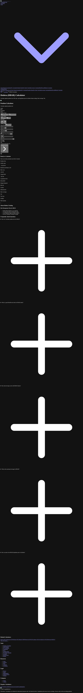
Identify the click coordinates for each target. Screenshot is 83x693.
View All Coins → (4, 640)
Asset (2, 108)
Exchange (3, 110)
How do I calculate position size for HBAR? (11, 219)
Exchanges (5, 666)
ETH (4, 686)
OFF (11, 133)
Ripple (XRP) (22, 639)
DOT (18, 686)
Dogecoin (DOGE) (29, 639)
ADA (13, 686)
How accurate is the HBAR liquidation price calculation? (13, 552)
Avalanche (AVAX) (43, 639)
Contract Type (3, 113)
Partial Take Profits (6, 133)
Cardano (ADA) (36, 639)
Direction (2, 119)
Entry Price (3, 125)
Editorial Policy (6, 674)
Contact (4, 681)
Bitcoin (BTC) (3, 639)
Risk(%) (2, 137)
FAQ (4, 663)
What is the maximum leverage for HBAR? (10, 469)
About (4, 680)
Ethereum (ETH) (9, 639)
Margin (4, 656)
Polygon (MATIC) (51, 639)
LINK (20, 686)
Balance (2, 135)
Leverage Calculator (35, 87)
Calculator (3, 3)
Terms (4, 672)
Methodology (6, 673)
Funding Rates (20, 87)
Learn (5, 89)
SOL (6, 686)
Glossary (5, 662)
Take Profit (3, 130)
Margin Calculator (48, 87)
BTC (2, 686)
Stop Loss (3, 127)
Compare (2, 89)
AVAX (15, 686)
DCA (4, 650)
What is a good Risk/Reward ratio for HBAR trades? (12, 302)
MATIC (23, 686)
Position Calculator (7, 645)
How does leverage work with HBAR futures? (11, 385)
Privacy (4, 671)
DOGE (10, 686)
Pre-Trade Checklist (27, 87)
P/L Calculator (14, 87)
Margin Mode (3, 116)
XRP (8, 686)
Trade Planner (3, 87)
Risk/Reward (42, 87)
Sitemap (4, 675)
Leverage (2, 140)
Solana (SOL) (16, 639)
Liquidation (8, 87)
